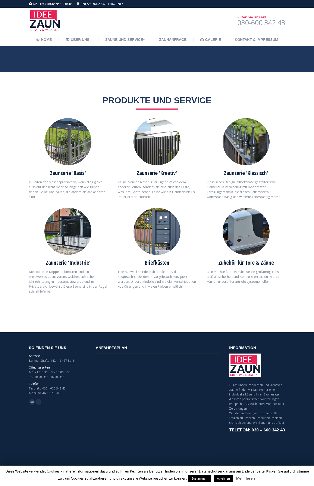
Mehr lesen (245, 478)
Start (258, 59)
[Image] (67, 141)
